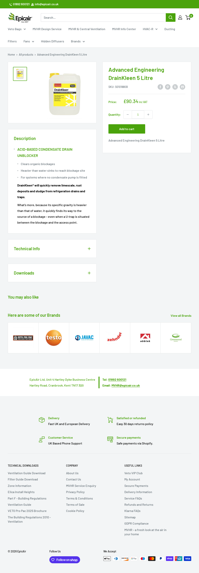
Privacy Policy (75, 492)
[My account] (180, 17)
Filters (12, 41)
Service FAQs (133, 498)
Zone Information (19, 485)
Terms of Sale (75, 504)
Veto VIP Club (133, 473)
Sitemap (130, 517)
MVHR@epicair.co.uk (126, 385)
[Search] (170, 17)
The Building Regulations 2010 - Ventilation (29, 519)
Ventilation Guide (19, 504)
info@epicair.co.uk (46, 4)
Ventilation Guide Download (26, 473)
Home (11, 54)
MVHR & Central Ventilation (86, 29)
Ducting (169, 29)
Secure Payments (136, 485)
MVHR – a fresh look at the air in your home (145, 532)
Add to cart (126, 129)
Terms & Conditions (79, 498)
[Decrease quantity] (128, 114)
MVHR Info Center (124, 29)
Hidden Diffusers (52, 41)
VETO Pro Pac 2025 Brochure (27, 511)
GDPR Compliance (136, 523)
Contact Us (73, 479)
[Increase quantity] (148, 114)
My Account (132, 479)
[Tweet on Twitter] (175, 87)
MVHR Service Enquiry (81, 485)
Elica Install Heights (21, 492)
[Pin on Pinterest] (167, 87)
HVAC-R (148, 29)
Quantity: (114, 114)
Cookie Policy (75, 511)
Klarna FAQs (132, 511)
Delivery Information (138, 492)
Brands (76, 41)
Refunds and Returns (138, 504)
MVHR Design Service (47, 29)
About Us (72, 473)
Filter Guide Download (23, 479)
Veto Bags (15, 29)
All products (26, 54)
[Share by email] (182, 87)
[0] (188, 17)
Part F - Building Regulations (27, 498)
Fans (27, 41)
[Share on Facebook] (160, 87)
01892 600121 (21, 4)
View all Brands (181, 315)
